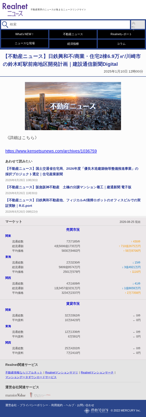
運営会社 (11, 405)
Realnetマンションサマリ (61, 372)
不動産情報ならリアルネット (23, 372)
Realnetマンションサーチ (97, 372)
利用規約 (57, 405)
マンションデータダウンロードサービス (31, 377)
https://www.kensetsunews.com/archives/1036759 (51, 151)
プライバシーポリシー (34, 405)
